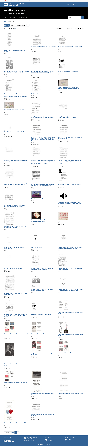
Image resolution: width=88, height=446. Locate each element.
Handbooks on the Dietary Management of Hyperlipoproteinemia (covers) (41, 220)
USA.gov (48, 444)
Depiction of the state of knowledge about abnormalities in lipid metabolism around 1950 (69, 88)
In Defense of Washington (37, 247)
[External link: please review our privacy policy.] (5, 440)
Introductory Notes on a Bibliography (13, 268)
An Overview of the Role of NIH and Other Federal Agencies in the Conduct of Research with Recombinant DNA (43, 73)
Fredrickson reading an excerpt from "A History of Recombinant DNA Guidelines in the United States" (70, 203)
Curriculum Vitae (35, 93)
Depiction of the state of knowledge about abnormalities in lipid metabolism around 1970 (15, 110)
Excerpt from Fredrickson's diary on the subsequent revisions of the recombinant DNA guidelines (16, 183)
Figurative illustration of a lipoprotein (40, 198)
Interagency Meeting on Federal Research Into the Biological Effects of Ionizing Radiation (70, 248)
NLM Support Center (70, 437)
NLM (39, 444)
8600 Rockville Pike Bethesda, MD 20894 (29, 439)
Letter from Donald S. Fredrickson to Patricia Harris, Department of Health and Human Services (70, 290)
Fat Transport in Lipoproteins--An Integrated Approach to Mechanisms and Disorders (14, 206)
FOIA (46, 439)
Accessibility (68, 439)
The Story (12, 17)
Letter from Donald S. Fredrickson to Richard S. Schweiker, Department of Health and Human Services (15, 315)
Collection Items (23, 17)
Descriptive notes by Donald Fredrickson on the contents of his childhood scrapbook (69, 116)
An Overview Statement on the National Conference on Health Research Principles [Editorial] (16, 72)
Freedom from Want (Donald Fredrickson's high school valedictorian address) (15, 227)
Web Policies (48, 437)
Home (6, 17)
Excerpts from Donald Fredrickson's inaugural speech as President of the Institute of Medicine (69, 183)
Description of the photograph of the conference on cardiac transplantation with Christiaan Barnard (43, 116)
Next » (16, 28)
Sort (60, 28)
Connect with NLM (8, 437)
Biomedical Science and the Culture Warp (68, 71)
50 (69, 28)
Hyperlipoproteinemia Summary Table (67, 221)
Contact (68, 4)
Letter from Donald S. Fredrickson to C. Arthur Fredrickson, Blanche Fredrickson (42, 269)
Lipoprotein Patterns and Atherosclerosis (41, 314)
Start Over (6, 25)
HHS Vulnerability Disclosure (51, 440)
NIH (42, 444)
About (73, 4)
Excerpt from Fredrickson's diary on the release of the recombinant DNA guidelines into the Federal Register (70, 162)
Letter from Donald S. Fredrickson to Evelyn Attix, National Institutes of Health (43, 290)
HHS (44, 444)
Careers (67, 440)
